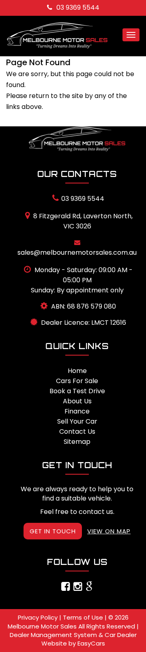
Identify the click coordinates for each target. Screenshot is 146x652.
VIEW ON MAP (109, 531)
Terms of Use (84, 617)
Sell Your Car (77, 421)
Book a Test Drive (77, 391)
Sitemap (77, 441)
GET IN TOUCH (53, 531)
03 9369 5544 (77, 7)
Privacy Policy (38, 617)
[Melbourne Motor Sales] (77, 138)
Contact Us (77, 431)
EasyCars (91, 643)
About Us (77, 401)
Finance (77, 411)
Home (77, 370)
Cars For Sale (77, 381)
